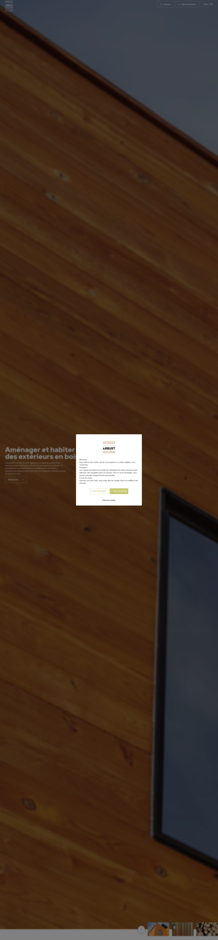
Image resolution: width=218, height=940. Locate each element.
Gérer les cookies (108, 500)
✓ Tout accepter (119, 491)
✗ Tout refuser (98, 491)
